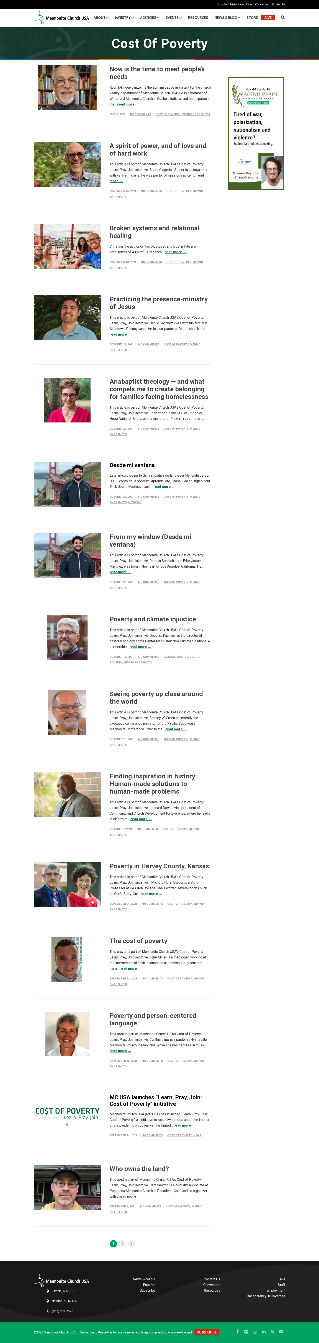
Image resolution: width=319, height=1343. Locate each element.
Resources (198, 17)
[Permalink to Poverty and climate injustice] (67, 637)
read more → (128, 104)
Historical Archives (241, 4)
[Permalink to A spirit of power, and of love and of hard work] (67, 164)
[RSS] (272, 1331)
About (99, 17)
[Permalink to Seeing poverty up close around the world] (67, 712)
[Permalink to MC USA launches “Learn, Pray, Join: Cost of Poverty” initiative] (67, 1116)
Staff (281, 1285)
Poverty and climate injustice (153, 619)
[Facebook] (237, 1331)
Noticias (134, 502)
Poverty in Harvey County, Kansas (159, 866)
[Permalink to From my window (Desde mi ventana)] (67, 555)
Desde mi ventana (132, 465)
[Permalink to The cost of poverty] (67, 959)
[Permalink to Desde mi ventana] (67, 484)
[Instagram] (255, 1331)
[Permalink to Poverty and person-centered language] (67, 1034)
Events (172, 17)
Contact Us (278, 4)
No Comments (140, 114)
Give (268, 17)
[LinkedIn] (263, 1331)
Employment (275, 1290)
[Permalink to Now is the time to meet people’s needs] (67, 87)
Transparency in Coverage (265, 1296)
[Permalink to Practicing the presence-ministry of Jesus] (67, 317)
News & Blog (226, 17)
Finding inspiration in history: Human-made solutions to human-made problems (153, 783)
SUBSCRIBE (207, 1332)
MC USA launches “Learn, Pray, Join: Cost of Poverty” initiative (156, 1100)
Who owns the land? (139, 1168)
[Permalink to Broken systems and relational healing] (67, 246)
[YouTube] (281, 1331)
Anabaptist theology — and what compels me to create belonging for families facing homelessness (159, 389)
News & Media (144, 1279)
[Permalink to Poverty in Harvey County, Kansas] (67, 884)
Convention (262, 4)
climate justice (176, 656)
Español (222, 4)
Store (252, 17)
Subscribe (147, 1290)
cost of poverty (168, 114)
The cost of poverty (138, 941)
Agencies (148, 17)
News (197, 1135)
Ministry (123, 17)
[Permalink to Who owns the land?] (67, 1187)
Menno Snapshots (196, 114)
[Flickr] (246, 1331)
